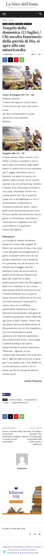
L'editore (28, 547)
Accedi (35, 553)
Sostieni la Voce (28, 550)
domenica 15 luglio (15, 400)
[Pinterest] (16, 59)
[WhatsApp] (21, 59)
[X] (10, 59)
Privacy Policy (14, 550)
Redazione (8, 54)
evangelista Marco (30, 400)
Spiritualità (28, 24)
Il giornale (7, 547)
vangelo (6, 403)
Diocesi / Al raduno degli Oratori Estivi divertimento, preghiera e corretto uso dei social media (12, 436)
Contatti (36, 547)
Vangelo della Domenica (20, 403)
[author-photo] (22, 465)
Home (4, 20)
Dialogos (11, 24)
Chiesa (11, 20)
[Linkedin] (40, 534)
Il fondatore (18, 547)
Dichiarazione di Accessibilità (18, 553)
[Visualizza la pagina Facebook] (4, 59)
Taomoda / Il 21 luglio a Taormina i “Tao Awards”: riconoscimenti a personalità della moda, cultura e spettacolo (32, 437)
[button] (40, 14)
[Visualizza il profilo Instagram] (35, 534)
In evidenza (19, 24)
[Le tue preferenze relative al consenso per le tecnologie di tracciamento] (4, 551)
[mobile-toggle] (4, 14)
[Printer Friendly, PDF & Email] (6, 394)
